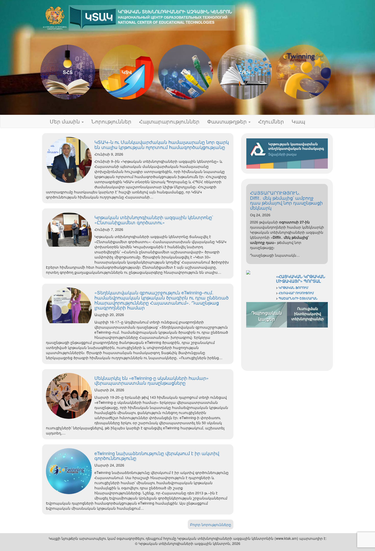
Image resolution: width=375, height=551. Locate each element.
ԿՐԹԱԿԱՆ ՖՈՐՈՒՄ (293, 287)
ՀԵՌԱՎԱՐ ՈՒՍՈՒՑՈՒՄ (296, 293)
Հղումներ (271, 121)
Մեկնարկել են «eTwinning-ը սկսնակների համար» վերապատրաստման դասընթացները (151, 380)
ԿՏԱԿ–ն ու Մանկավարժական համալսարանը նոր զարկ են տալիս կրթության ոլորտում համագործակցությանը (161, 144)
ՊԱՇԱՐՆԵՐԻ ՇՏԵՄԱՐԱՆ (298, 298)
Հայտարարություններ (169, 121)
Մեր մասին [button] (65, 121)
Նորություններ (111, 121)
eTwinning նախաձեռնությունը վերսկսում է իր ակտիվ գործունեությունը (156, 455)
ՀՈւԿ (245, 72)
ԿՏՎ (127, 72)
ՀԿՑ (186, 72)
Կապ (298, 121)
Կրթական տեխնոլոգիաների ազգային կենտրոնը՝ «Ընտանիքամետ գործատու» (153, 220)
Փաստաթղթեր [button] (227, 121)
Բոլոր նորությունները (210, 524)
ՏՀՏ (68, 72)
